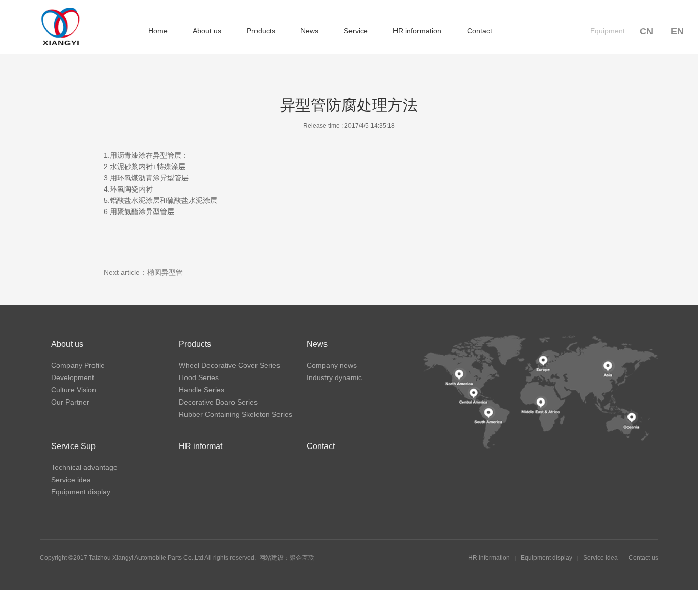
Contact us (643, 557)
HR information (417, 31)
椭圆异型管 (165, 272)
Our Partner (70, 402)
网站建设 (271, 557)
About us (207, 31)
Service (356, 31)
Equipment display (80, 492)
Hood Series (199, 377)
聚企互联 (302, 557)
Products (261, 31)
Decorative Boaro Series (218, 402)
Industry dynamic (334, 377)
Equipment (607, 31)
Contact (479, 31)
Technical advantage (84, 467)
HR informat (200, 446)
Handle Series (201, 390)
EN (677, 31)
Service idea (71, 480)
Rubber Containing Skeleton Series (235, 414)
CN (646, 31)
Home (158, 31)
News (309, 31)
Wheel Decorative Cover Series (229, 365)
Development (72, 377)
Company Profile (78, 365)
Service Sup (73, 446)
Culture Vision (73, 390)
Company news (332, 365)
